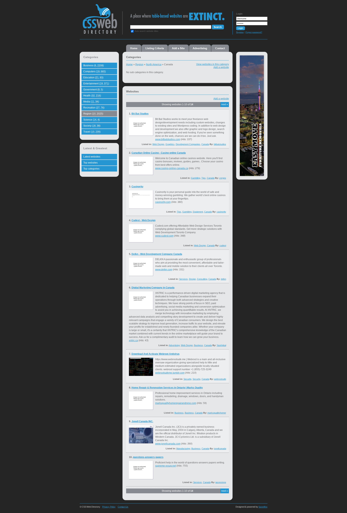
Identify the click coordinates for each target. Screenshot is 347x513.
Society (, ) (91, 125)
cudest (222, 245)
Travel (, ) (92, 131)
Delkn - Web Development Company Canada (157, 254)
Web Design (158, 144)
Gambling (195, 178)
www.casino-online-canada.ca (171, 168)
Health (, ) (92, 95)
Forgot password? (254, 32)
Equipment (198, 212)
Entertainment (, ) (96, 83)
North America (153, 64)
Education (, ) (93, 77)
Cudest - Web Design (143, 220)
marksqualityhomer (216, 413)
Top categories (91, 168)
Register (240, 32)
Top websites (90, 162)
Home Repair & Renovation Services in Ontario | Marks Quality (167, 387)
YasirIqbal (221, 345)
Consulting (202, 279)
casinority (221, 212)
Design (192, 279)
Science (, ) (91, 119)
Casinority (137, 186)
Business (198, 345)
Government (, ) (93, 89)
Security (187, 379)
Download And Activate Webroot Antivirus (156, 354)
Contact (220, 48)
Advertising (200, 48)
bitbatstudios (220, 144)
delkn (223, 279)
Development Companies (188, 144)
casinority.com (163, 202)
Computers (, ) (94, 71)
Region (139, 64)
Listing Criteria (155, 48)
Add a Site (178, 48)
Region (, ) (93, 113)
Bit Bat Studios (140, 113)
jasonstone (220, 482)
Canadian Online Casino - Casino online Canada (159, 152)
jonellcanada (220, 448)
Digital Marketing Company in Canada (153, 287)
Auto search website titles (146, 31)
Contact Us (123, 507)
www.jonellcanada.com (168, 443)
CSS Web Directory (100, 21)
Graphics (170, 144)
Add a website (221, 67)
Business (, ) (93, 65)
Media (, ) (91, 101)
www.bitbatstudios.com (167, 139)
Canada (205, 144)
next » (224, 104)
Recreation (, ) (93, 107)
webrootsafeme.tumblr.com (170, 372)
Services (183, 279)
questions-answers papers (148, 457)
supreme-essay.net (165, 465)
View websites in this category (212, 64)
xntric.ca (133, 340)
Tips (203, 178)
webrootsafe (220, 379)
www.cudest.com (164, 235)
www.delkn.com (163, 269)
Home (133, 48)
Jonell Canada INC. (142, 421)
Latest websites (91, 156)
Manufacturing (183, 448)
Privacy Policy (108, 507)
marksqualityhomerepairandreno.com (175, 403)
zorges (222, 178)
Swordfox (262, 507)
